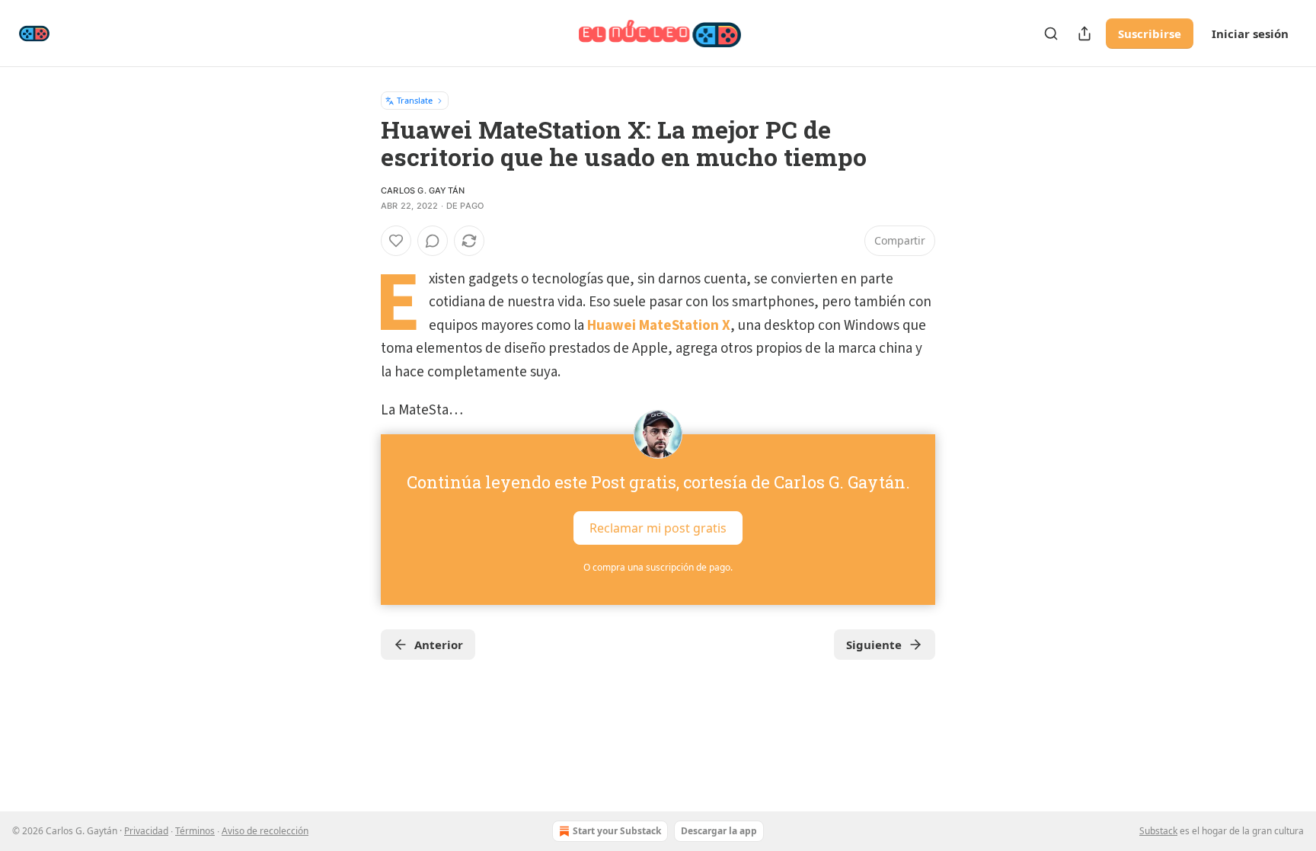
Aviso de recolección (265, 830)
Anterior (438, 644)
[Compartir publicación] (1084, 33)
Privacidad (146, 830)
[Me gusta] (396, 241)
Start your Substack (617, 830)
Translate (415, 100)
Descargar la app (719, 830)
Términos (195, 830)
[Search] (1051, 33)
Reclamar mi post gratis (658, 528)
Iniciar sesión (1250, 33)
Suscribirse (1149, 33)
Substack (1158, 830)
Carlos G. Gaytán (423, 190)
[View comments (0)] (432, 241)
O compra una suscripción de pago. (658, 567)
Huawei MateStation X (658, 325)
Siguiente (874, 644)
